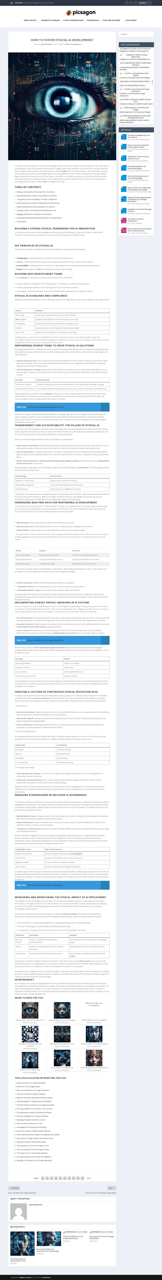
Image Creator (30, 20)
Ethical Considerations (73, 20)
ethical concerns (85, 961)
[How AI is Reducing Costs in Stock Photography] (124, 177)
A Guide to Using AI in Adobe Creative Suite (136, 104)
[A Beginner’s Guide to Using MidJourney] (136, 57)
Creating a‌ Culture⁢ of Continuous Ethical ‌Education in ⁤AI (36, 210)
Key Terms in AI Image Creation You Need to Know (35, 1138)
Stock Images (131, 20)
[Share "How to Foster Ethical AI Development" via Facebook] (43, 1178)
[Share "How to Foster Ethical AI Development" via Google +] (51, 1178)
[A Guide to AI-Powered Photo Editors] (135, 81)
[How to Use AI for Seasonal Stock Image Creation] (124, 146)
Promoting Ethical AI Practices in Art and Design (48, 1250)
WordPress (46, 1277)
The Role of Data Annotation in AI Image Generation (35, 1105)
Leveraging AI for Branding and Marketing (31, 1127)
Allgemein (139, 223)
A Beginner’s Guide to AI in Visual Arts (134, 51)
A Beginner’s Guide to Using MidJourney (135, 59)
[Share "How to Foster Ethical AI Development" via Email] (78, 1178)
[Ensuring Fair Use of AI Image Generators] (102, 1232)
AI (60, 166)
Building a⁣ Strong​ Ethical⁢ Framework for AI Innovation (36, 192)
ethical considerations (43, 698)
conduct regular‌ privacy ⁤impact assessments (49, 647)
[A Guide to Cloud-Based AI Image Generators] (136, 91)
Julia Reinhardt (47, 44)
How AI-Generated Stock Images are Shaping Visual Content (38, 1135)
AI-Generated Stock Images (138, 150)
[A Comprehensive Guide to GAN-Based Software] (136, 65)
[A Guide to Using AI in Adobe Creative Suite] (136, 101)
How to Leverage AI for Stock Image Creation (33, 1149)
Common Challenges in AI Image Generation (32, 1116)
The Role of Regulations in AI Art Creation (39, 3)
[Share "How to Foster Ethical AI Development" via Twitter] (47, 1178)
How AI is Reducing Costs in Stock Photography (138, 177)
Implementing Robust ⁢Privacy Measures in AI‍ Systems (36, 207)
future (45, 182)
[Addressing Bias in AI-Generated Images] (136, 110)
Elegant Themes (26, 1277)
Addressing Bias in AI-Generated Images (135, 112)
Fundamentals (93, 20)
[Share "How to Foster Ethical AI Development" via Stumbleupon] (73, 1178)
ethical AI (24, 278)
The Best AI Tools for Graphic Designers (31, 1094)
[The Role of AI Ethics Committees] (124, 220)
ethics (68, 489)
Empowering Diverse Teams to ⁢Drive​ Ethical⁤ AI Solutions (37, 196)
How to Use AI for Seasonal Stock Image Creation (138, 146)
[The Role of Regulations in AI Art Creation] (124, 137)
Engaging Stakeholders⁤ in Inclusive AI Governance (34, 214)
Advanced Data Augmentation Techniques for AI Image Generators (139, 199)
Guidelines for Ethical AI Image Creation (139, 210)
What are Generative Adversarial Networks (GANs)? (35, 1098)
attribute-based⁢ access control (64, 633)
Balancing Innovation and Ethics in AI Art (31, 1120)
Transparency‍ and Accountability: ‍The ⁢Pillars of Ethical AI (37, 199)
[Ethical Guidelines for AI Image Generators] (75, 1232)
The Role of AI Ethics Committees (135, 220)
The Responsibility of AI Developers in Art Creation (35, 1109)
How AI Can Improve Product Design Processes (34, 1131)
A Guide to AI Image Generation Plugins (135, 78)
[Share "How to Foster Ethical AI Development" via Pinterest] (60, 1178)
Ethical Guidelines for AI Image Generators (73, 1237)
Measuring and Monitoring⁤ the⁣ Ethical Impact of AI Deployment (39, 218)
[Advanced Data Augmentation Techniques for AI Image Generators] (124, 199)
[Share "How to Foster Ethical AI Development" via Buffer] (69, 1178)
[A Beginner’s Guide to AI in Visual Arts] (135, 49)
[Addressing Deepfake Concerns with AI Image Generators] (136, 118)
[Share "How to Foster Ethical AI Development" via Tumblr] (56, 1178)
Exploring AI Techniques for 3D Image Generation (34, 1160)
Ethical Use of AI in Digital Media (28, 1086)
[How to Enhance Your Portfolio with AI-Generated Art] (124, 230)
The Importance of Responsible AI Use (18, 1260)
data (39, 269)
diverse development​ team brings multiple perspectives (59, 461)
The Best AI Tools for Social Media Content (138, 157)
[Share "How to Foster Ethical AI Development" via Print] (82, 1178)
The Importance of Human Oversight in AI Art (33, 1146)
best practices (84, 467)
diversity (49, 394)
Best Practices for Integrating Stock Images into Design (139, 189)
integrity (64, 171)
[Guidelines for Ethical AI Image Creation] (124, 210)
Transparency (22, 258)
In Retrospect (21, 221)
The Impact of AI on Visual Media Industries (32, 1153)
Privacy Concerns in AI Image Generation (31, 1083)
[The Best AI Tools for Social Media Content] (124, 158)
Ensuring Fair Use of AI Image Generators (102, 1237)
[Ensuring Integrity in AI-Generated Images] (124, 168)
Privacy (19, 269)
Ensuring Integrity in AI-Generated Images (137, 167)
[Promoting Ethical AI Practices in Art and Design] (49, 1239)
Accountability (22, 265)
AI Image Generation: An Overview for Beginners (34, 1157)
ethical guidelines (77, 854)
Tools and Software (111, 20)
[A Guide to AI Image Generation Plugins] (136, 75)
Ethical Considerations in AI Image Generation (33, 1090)
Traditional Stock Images (143, 192)
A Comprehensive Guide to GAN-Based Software (34, 1112)
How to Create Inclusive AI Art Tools (29, 1123)
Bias (17, 319)
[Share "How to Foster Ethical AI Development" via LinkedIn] (65, 1178)
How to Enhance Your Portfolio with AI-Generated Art (139, 230)
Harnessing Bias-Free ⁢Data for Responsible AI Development (38, 203)
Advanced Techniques (50, 20)
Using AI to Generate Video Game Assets (31, 1142)
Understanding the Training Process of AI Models (34, 1101)
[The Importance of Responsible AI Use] (22, 1244)
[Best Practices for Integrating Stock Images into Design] (124, 189)
